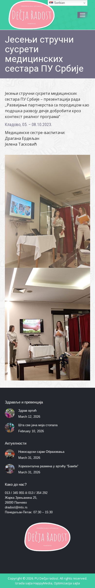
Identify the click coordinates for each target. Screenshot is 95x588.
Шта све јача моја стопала (37, 425)
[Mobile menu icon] (82, 15)
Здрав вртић (27, 410)
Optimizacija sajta (67, 583)
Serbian (59, 3)
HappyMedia (42, 583)
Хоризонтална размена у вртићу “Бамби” (48, 466)
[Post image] (10, 413)
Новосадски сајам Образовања (41, 452)
